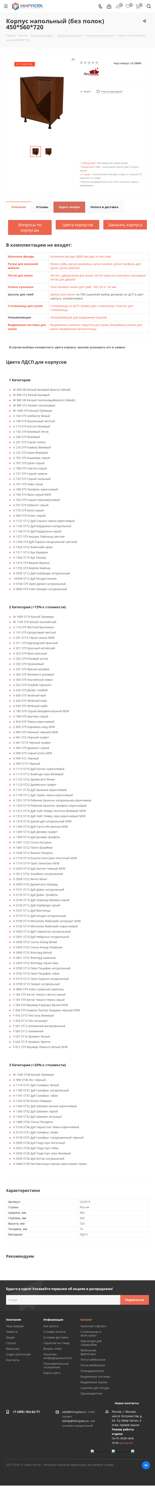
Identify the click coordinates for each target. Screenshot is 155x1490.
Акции (10, 1337)
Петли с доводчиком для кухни (71, 275)
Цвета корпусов (77, 224)
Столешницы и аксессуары (91, 1333)
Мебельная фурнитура (88, 1352)
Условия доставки (55, 1337)
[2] (85, 62)
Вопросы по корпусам (30, 227)
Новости (12, 1332)
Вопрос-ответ (52, 1349)
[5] (97, 62)
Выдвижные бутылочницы (78, 329)
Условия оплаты (54, 1332)
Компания (13, 1319)
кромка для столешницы (98, 306)
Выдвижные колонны (65, 325)
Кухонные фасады (21, 256)
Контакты (12, 1360)
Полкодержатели (92, 1371)
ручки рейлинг (70, 268)
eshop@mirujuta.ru (75, 1421)
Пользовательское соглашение (56, 1365)
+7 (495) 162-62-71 (26, 1412)
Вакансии (12, 1349)
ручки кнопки (102, 264)
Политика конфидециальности (57, 1356)
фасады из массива (97, 256)
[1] (82, 62)
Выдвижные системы (95, 1376)
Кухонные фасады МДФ (66, 256)
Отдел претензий (18, 1354)
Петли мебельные (93, 1359)
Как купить (51, 1326)
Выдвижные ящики (94, 1382)
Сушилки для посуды (95, 1388)
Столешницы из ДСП (64, 306)
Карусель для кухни (95, 325)
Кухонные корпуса (93, 1326)
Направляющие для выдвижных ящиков (78, 317)
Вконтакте (146, 1465)
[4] (93, 62)
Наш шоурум (15, 1326)
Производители (91, 1393)
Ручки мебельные (93, 1365)
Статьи (11, 1343)
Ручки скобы (58, 264)
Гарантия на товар (56, 1343)
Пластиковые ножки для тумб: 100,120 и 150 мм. (83, 287)
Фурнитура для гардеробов (91, 1343)
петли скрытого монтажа (111, 275)
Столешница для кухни (25, 306)
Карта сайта (51, 1373)
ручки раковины (80, 264)
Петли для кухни (20, 275)
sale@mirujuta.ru (74, 1412)
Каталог (86, 1319)
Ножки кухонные (21, 287)
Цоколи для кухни (62, 294)
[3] (89, 62)
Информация (53, 1319)
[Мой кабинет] (109, 6)
